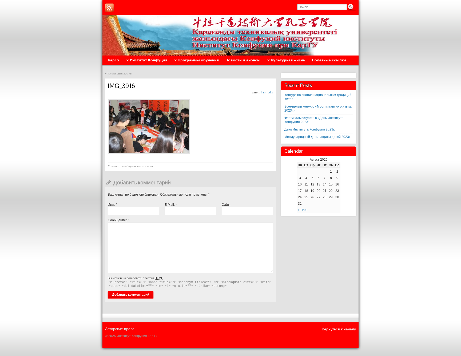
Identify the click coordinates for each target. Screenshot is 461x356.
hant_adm (267, 92)
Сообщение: (118, 220)
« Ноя (302, 210)
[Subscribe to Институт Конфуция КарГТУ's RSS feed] (109, 7)
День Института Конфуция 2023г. (309, 129)
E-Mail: (171, 205)
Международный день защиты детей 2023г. (317, 137)
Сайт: (226, 205)
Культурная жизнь (120, 73)
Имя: (112, 205)
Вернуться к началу (339, 329)
